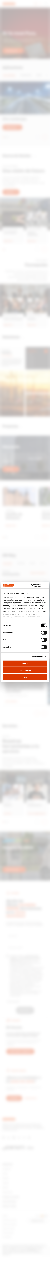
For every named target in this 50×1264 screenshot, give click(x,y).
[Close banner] (46, 585)
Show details (37, 656)
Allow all (25, 664)
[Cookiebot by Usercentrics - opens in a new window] (31, 585)
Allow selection (25, 670)
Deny (25, 677)
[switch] (44, 633)
